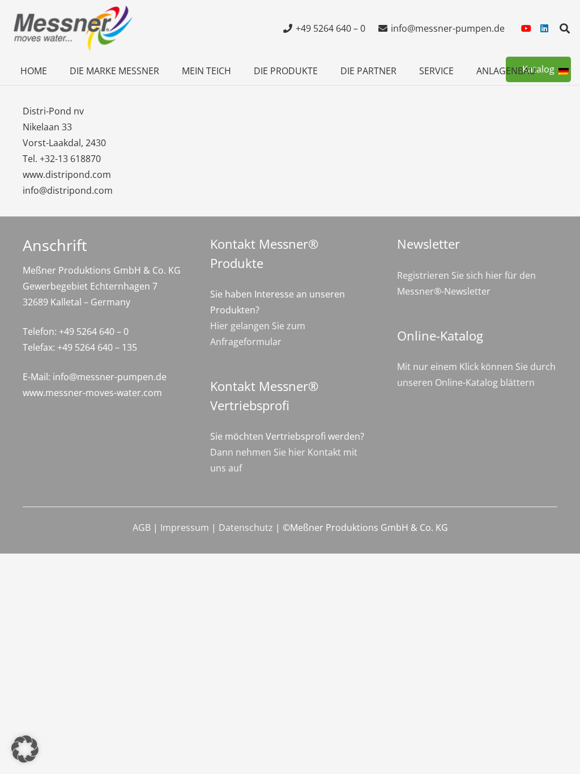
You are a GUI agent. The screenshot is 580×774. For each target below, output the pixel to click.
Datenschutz (246, 527)
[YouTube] (526, 28)
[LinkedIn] (544, 28)
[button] (564, 28)
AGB (142, 527)
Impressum (184, 527)
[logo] (71, 28)
